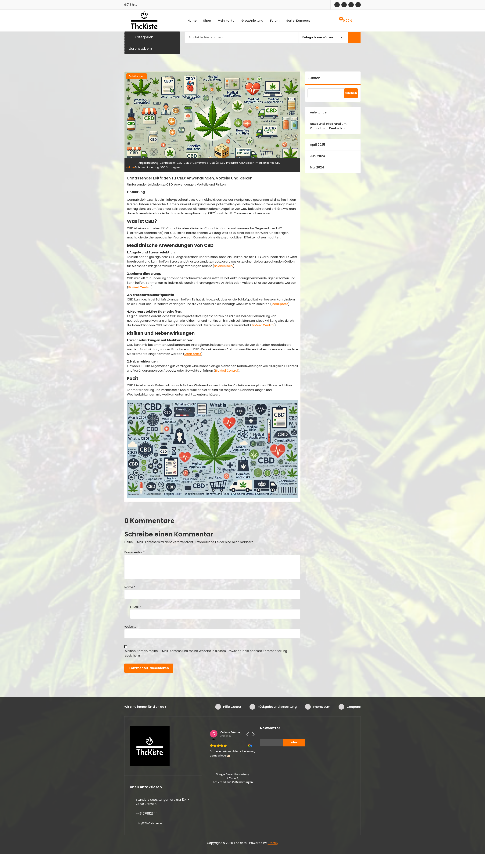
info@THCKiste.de (149, 823)
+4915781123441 (147, 813)
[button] (253, 735)
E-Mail (136, 607)
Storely (273, 843)
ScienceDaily (223, 266)
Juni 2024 (317, 156)
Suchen (314, 77)
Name (129, 587)
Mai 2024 (317, 167)
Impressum (321, 707)
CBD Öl (214, 163)
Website (130, 626)
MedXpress (279, 304)
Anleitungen (137, 76)
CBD (179, 163)
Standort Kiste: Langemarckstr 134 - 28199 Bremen (162, 801)
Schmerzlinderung (147, 167)
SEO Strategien (170, 167)
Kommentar (134, 552)
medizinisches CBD (268, 163)
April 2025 (317, 144)
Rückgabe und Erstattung (277, 707)
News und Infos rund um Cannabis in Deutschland (329, 126)
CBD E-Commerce (196, 163)
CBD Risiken (246, 163)
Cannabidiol (167, 163)
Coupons (354, 707)
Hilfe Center (232, 707)
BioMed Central (139, 287)
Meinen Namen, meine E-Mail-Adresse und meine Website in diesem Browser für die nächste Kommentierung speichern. (206, 653)
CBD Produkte (229, 163)
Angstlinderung (148, 163)
